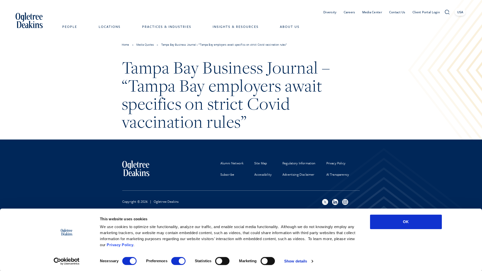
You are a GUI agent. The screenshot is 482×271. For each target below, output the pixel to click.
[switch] (178, 261)
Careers (349, 12)
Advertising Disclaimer (298, 174)
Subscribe (227, 174)
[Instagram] (345, 202)
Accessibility (263, 174)
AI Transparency (337, 174)
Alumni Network (232, 163)
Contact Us (397, 12)
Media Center (372, 12)
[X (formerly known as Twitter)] (325, 202)
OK (406, 222)
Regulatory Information (299, 163)
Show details (295, 261)
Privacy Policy (120, 245)
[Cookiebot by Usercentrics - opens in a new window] (67, 261)
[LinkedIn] (335, 202)
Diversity (330, 12)
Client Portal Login (426, 12)
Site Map (260, 163)
